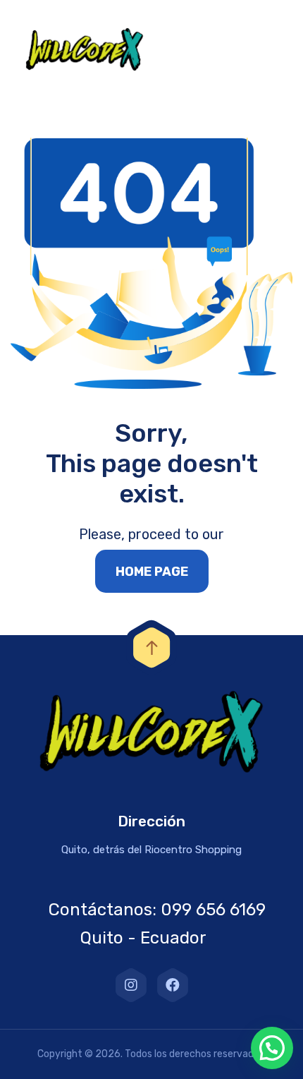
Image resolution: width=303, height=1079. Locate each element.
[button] (272, 1048)
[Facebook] (172, 985)
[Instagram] (131, 985)
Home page (152, 571)
